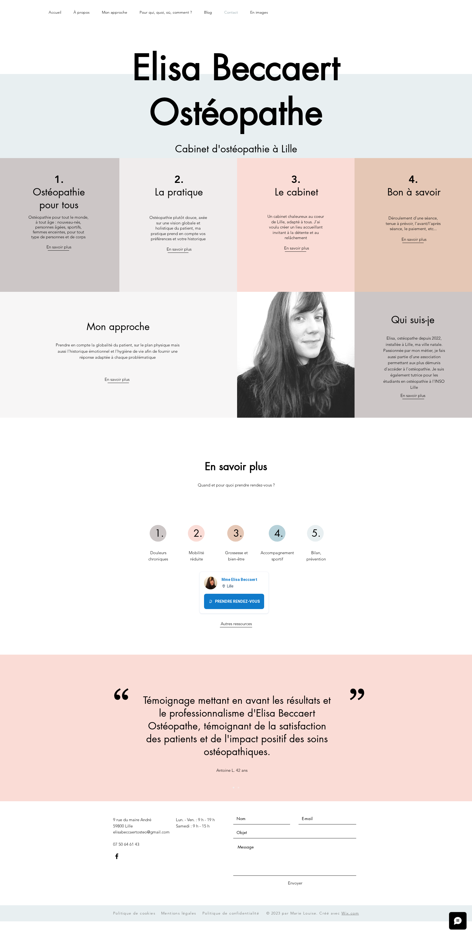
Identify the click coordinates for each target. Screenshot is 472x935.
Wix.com (350, 913)
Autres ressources (236, 623)
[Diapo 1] (233, 787)
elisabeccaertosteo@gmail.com (141, 832)
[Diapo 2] (238, 787)
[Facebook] (116, 856)
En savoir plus (58, 247)
